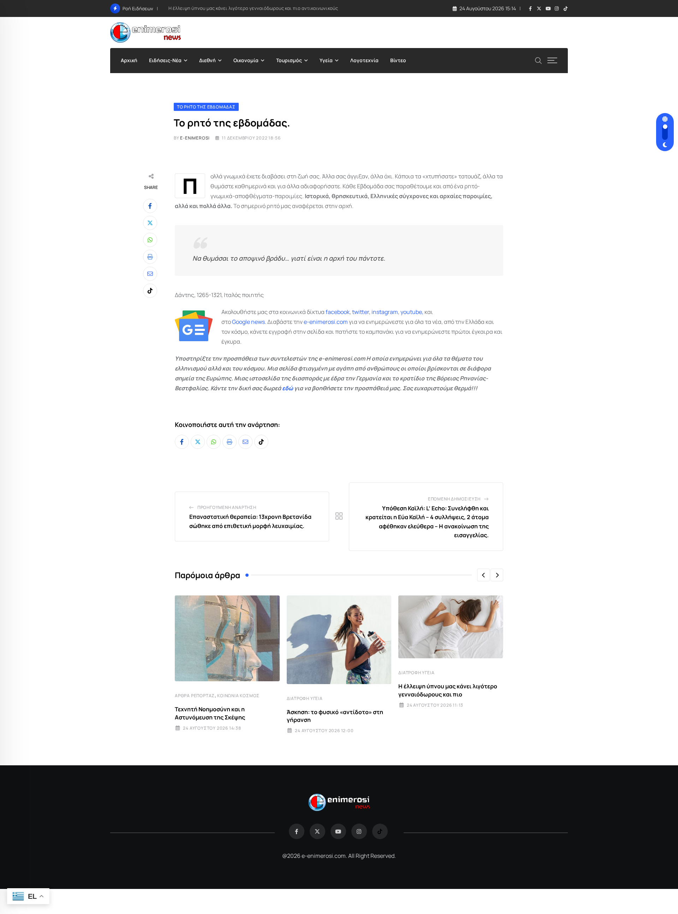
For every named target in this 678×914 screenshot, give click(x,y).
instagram (384, 312)
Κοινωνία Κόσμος (238, 696)
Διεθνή (207, 60)
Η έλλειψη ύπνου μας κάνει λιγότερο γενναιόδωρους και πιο (447, 690)
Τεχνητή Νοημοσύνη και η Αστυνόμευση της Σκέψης (210, 713)
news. (258, 322)
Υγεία (326, 60)
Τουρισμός (289, 60)
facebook (338, 312)
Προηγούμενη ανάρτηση (226, 507)
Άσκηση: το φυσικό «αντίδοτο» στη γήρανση (335, 716)
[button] (483, 575)
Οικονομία (245, 60)
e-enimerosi (195, 138)
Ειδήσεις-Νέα (165, 60)
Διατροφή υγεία (305, 698)
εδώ (287, 388)
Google (241, 322)
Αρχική (129, 60)
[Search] (538, 60)
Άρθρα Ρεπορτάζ (195, 696)
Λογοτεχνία (364, 60)
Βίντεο (398, 60)
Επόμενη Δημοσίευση (454, 499)
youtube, (411, 312)
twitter (360, 312)
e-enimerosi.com (326, 322)
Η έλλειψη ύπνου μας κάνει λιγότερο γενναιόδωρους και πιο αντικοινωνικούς (253, 8)
